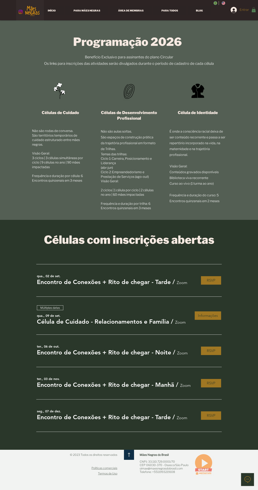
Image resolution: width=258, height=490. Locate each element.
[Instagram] (20, 11)
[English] (223, 3)
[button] (254, 9)
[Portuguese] (215, 3)
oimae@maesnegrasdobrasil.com (161, 468)
